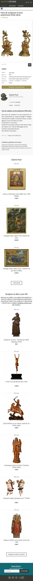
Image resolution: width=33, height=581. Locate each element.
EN (28, 2)
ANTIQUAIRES (12, 6)
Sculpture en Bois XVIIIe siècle (14, 135)
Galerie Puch (13, 95)
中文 (31, 2)
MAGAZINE (20, 6)
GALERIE (11, 105)
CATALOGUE (4, 6)
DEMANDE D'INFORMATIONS (16, 87)
